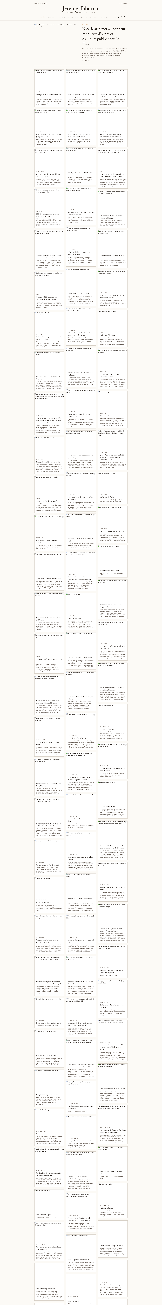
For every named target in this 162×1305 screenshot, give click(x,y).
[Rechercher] (118, 17)
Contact (113, 17)
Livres (96, 17)
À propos (104, 17)
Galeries (70, 17)
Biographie (51, 17)
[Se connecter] (121, 17)
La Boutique (79, 17)
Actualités (41, 17)
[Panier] (124, 17)
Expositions (61, 17)
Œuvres (88, 17)
